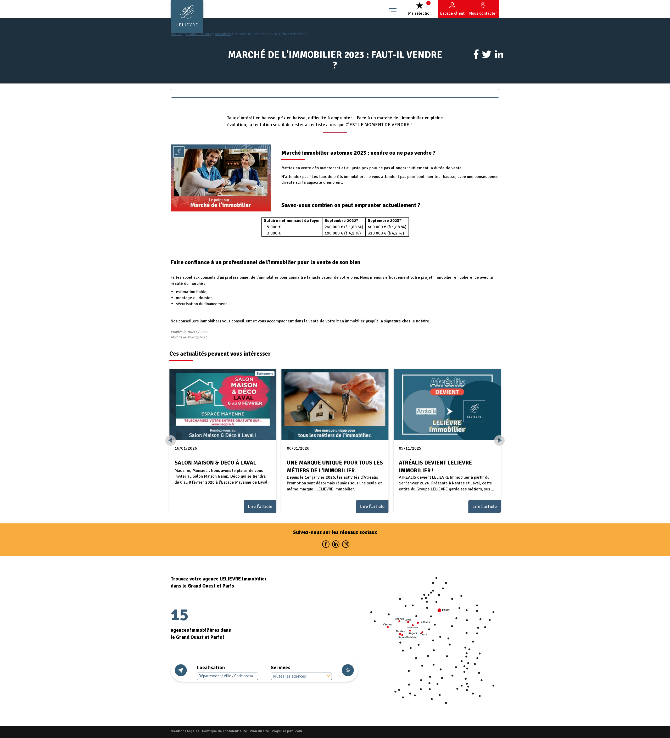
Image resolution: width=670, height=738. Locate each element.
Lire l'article (260, 506)
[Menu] (392, 9)
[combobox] (301, 676)
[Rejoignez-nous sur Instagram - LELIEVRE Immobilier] (345, 545)
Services (280, 667)
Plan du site (259, 731)
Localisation (211, 667)
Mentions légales (185, 731)
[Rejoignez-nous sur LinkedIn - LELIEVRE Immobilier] (335, 545)
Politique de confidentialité (224, 731)
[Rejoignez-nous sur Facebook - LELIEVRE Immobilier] (326, 545)
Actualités (223, 34)
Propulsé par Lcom (287, 731)
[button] (499, 440)
